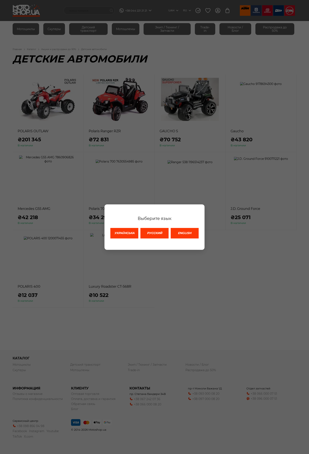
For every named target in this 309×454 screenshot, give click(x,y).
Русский (154, 233)
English (184, 233)
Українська (124, 233)
